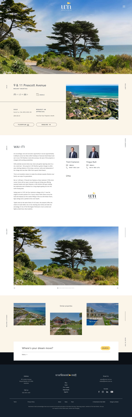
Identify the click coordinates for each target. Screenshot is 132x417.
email (71, 165)
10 (71, 288)
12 (74, 288)
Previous (15, 288)
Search (105, 348)
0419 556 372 (94, 167)
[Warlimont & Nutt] (66, 6)
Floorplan (22, 124)
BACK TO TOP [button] (125, 342)
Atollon (116, 402)
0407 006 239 (74, 167)
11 (72, 288)
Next (117, 288)
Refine (24, 354)
